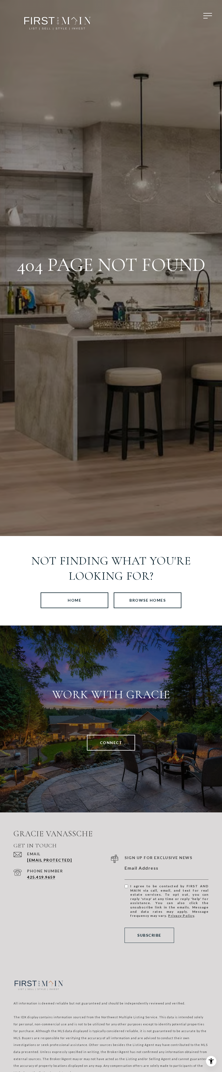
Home (74, 600)
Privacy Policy (181, 916)
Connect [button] (111, 742)
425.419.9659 (41, 877)
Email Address (142, 867)
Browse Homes (147, 600)
